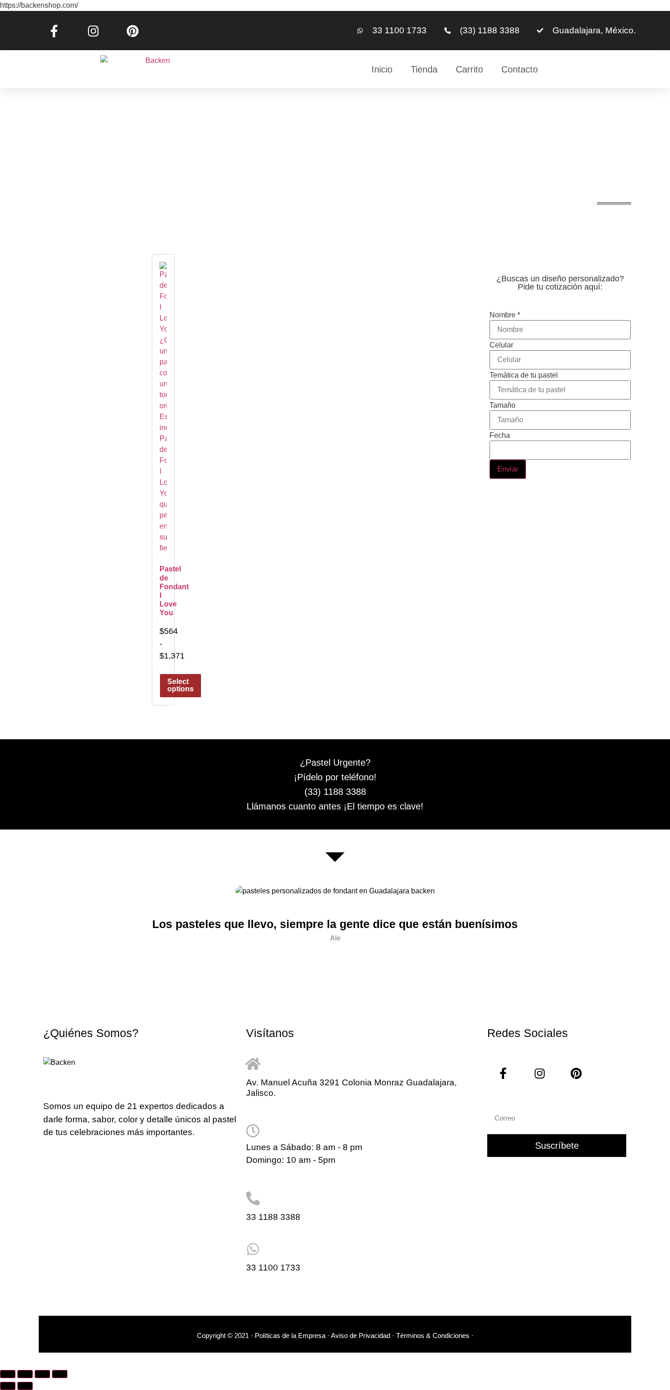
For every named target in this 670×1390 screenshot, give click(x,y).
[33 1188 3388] (253, 1198)
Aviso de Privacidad (360, 1335)
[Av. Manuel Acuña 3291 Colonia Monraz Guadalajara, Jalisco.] (253, 1064)
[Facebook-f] (53, 30)
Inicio (381, 69)
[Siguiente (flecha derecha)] (25, 1386)
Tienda (424, 69)
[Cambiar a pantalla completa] (25, 1374)
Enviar (507, 469)
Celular (501, 345)
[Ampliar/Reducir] (7, 1374)
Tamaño (502, 405)
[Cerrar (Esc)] (59, 1374)
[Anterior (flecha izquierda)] (7, 1386)
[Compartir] (42, 1374)
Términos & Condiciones (433, 1335)
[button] (55, 928)
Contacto (519, 69)
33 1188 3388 (273, 1217)
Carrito (469, 69)
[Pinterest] (132, 30)
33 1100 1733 (273, 1267)
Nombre (505, 315)
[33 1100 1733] (253, 1249)
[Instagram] (93, 30)
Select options (180, 685)
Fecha (500, 435)
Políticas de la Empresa (290, 1335)
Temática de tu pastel (524, 375)
